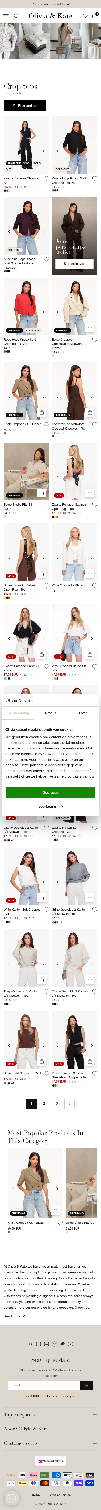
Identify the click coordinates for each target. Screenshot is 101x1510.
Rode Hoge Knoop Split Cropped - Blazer (20, 341)
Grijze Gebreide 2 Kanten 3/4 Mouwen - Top (69, 911)
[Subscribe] (86, 1385)
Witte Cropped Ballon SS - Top (70, 668)
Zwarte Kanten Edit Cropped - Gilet (65, 830)
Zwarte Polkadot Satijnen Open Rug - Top (69, 507)
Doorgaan (51, 792)
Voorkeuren (47, 806)
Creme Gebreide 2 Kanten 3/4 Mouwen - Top (70, 993)
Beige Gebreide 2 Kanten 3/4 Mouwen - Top (21, 993)
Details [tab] (50, 713)
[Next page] (69, 1104)
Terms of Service (59, 1495)
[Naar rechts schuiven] (57, 1188)
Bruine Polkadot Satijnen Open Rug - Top (20, 587)
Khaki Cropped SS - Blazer (22, 424)
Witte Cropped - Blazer (67, 585)
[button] (5, 16)
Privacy (35, 1495)
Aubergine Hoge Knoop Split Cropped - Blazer (19, 261)
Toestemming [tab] (18, 713)
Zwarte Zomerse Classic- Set (21, 180)
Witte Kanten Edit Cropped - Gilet (22, 911)
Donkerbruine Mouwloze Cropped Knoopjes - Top (69, 426)
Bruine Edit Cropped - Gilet (22, 1073)
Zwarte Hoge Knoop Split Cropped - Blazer (69, 180)
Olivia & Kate (56, 1504)
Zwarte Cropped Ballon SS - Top (22, 668)
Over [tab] (83, 713)
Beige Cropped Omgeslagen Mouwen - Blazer (68, 344)
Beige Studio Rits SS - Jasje (19, 507)
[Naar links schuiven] (13, 1188)
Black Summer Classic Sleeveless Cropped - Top (70, 1075)
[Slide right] (43, 150)
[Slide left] (9, 150)
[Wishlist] (85, 16)
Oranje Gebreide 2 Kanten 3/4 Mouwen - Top (21, 830)
